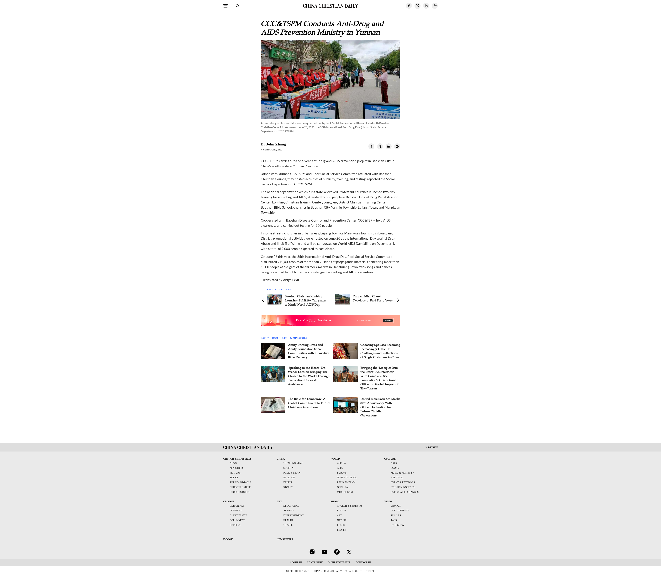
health (288, 520)
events (342, 510)
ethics (287, 482)
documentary (400, 510)
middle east (345, 492)
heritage (397, 477)
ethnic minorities (403, 487)
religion (289, 477)
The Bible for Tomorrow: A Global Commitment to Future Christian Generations (309, 403)
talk (394, 520)
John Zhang (276, 144)
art (339, 515)
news (233, 463)
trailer (396, 515)
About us (296, 562)
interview (397, 525)
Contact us (363, 562)
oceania (342, 487)
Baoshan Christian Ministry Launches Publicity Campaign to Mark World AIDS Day (305, 300)
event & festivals (403, 482)
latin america (346, 482)
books (395, 468)
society (288, 468)
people (341, 530)
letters (235, 525)
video (388, 501)
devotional (291, 506)
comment (236, 510)
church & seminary (350, 506)
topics (234, 477)
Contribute (315, 562)
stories (288, 487)
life (279, 501)
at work (288, 510)
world (335, 459)
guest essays (238, 515)
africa (341, 463)
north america (347, 477)
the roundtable (240, 482)
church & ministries (237, 459)
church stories (240, 492)
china (281, 459)
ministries (237, 468)
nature (342, 520)
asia (340, 468)
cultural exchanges (405, 492)
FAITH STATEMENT (339, 562)
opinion (228, 501)
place (341, 525)
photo (334, 501)
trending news (293, 463)
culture (390, 459)
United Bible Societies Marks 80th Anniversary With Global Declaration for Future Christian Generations (380, 407)
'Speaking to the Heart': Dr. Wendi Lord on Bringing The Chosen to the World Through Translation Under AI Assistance (308, 376)
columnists (237, 520)
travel (288, 525)
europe (342, 472)
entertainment (293, 515)
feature (235, 472)
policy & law (292, 472)
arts (394, 463)
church (396, 506)
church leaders (240, 487)
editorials (237, 506)
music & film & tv (402, 472)
